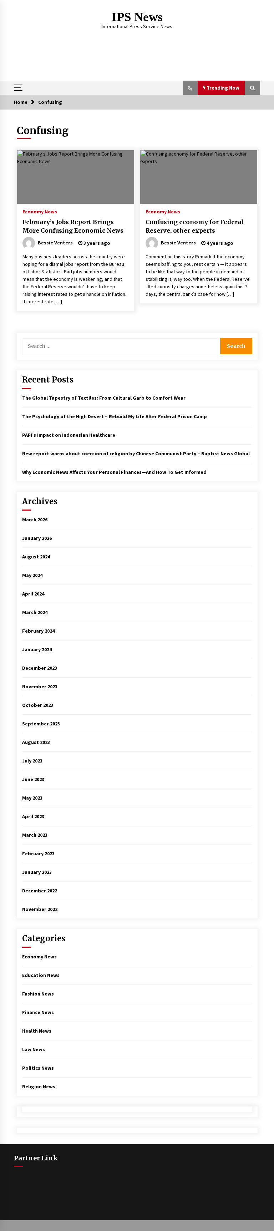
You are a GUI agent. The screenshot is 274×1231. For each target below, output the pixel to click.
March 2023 (34, 835)
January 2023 (37, 872)
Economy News (39, 211)
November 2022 (39, 909)
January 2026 (37, 538)
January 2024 (37, 649)
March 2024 (34, 612)
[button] (190, 88)
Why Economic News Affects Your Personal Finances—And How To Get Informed (114, 472)
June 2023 (33, 779)
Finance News (38, 1012)
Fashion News (38, 994)
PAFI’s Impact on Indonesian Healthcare (68, 435)
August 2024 (36, 556)
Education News (41, 975)
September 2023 (41, 723)
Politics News (38, 1068)
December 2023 (39, 668)
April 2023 (33, 816)
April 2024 (33, 594)
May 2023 (32, 798)
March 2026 (34, 519)
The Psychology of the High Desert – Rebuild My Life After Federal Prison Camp (114, 416)
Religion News (38, 1086)
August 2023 (36, 742)
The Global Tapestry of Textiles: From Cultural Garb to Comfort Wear (104, 398)
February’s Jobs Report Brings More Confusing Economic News (72, 226)
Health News (36, 1031)
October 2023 (37, 705)
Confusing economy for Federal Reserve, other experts (195, 226)
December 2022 (39, 890)
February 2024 (38, 631)
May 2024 (32, 575)
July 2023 (32, 761)
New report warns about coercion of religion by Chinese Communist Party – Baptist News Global (136, 453)
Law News (33, 1049)
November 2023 (39, 686)
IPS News (137, 17)
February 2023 (38, 853)
